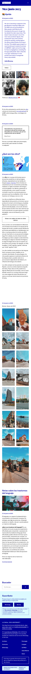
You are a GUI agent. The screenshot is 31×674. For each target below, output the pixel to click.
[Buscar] (25, 587)
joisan (8, 183)
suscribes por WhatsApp (11, 632)
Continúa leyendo (7, 562)
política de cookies (7, 629)
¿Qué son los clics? (11, 154)
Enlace (6, 67)
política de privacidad (20, 627)
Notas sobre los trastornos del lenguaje (14, 491)
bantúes (13, 183)
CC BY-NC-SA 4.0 (19, 625)
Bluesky (19, 604)
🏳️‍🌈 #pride (6, 14)
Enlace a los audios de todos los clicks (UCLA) (15, 219)
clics (27, 109)
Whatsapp (7, 604)
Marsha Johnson (13, 97)
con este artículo (21, 111)
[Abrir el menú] (28, 3)
